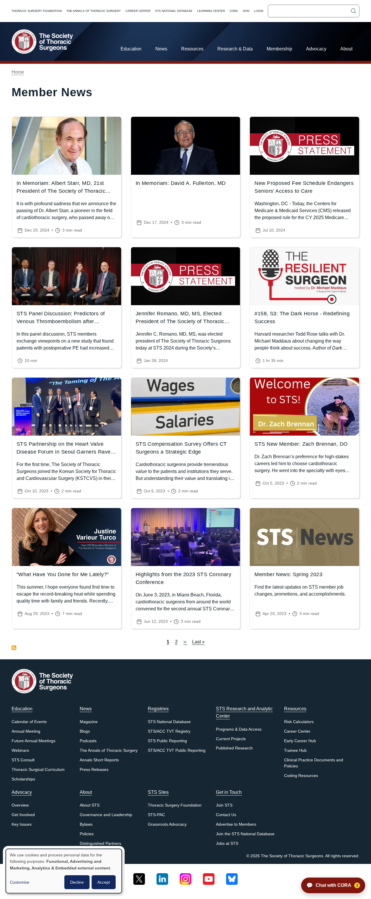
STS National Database (173, 10)
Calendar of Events (29, 722)
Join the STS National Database (245, 834)
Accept (103, 882)
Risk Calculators (299, 722)
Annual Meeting (26, 731)
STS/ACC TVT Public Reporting (176, 750)
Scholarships (23, 779)
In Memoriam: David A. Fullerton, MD (181, 183)
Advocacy (316, 48)
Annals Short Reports (99, 760)
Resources (192, 48)
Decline (77, 882)
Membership (279, 48)
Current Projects (231, 739)
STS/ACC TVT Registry (169, 731)
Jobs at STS (227, 843)
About (346, 48)
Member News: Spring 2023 (288, 574)
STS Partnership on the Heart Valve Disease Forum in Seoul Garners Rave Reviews (64, 452)
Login (258, 10)
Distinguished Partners (100, 843)
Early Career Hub (300, 741)
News (161, 48)
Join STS (224, 805)
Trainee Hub (295, 750)
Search (353, 11)
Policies (87, 834)
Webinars (20, 750)
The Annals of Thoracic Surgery (93, 10)
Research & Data (235, 48)
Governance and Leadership (106, 815)
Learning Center (211, 10)
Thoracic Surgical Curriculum (38, 769)
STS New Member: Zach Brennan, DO (301, 444)
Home (18, 72)
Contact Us (226, 815)
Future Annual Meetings (33, 741)
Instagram (185, 876)
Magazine (89, 722)
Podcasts (88, 741)
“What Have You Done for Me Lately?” (63, 574)
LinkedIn (162, 876)
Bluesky (232, 876)
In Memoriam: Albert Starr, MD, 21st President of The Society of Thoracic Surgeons (61, 191)
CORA (234, 10)
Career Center (138, 10)
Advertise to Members (236, 824)
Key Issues (22, 824)
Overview (20, 805)
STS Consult (23, 760)
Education (131, 48)
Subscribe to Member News (14, 647)
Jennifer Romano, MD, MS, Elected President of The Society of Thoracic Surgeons (180, 321)
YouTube (208, 876)
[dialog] (64, 871)
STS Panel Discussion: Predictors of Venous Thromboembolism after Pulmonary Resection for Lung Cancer (63, 321)
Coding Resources (301, 776)
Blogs (85, 731)
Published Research (234, 748)
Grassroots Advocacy (167, 824)
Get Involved (23, 815)
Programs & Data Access (238, 729)
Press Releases (94, 769)
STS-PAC (156, 815)
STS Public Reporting (167, 741)
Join (246, 10)
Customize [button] (19, 882)
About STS (89, 805)
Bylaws (86, 824)
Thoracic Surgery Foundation (37, 10)
